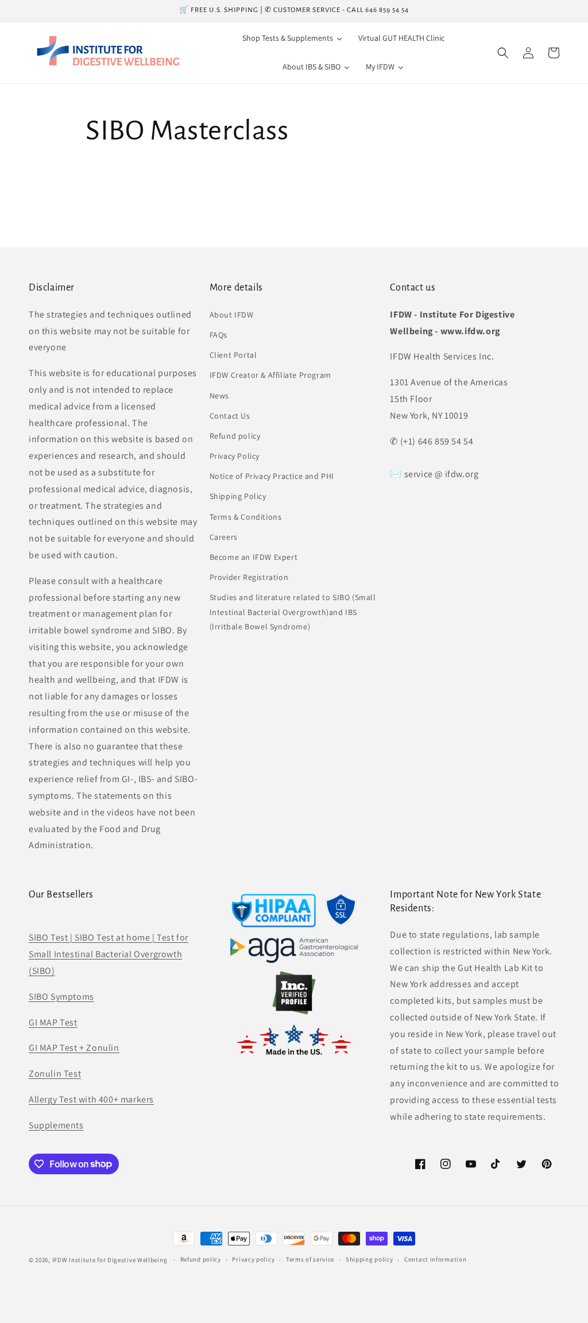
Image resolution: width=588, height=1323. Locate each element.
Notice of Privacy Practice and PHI (272, 476)
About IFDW (232, 315)
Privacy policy (253, 1259)
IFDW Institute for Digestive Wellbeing (110, 1260)
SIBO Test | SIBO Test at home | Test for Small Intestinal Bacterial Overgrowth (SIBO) (108, 954)
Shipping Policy (238, 496)
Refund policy (235, 436)
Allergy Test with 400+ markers (91, 1099)
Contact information (435, 1259)
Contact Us (230, 416)
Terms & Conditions (246, 517)
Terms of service (310, 1259)
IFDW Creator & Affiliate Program (270, 375)
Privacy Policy (235, 456)
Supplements (56, 1125)
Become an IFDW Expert (254, 557)
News (219, 395)
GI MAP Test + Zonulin (74, 1048)
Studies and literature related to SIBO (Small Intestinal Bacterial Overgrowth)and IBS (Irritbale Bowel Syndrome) (293, 611)
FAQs (218, 335)
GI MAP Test (53, 1022)
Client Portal (233, 355)
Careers (224, 537)
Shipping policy (369, 1259)
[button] (503, 52)
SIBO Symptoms (61, 997)
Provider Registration (249, 577)
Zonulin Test (55, 1073)
